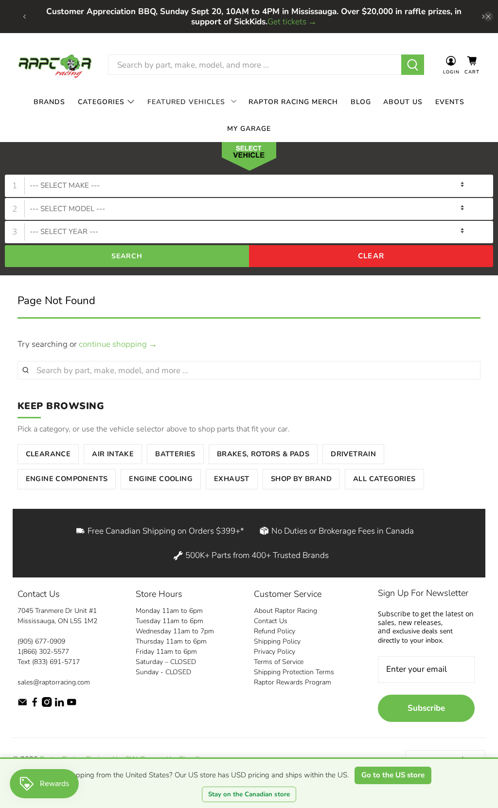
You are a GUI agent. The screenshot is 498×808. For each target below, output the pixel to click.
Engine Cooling (161, 479)
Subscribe (426, 708)
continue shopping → (118, 344)
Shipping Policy (277, 641)
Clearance (48, 454)
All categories (384, 479)
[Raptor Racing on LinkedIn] (59, 704)
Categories (101, 102)
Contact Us (270, 621)
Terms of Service (278, 661)
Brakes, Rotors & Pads (263, 454)
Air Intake (113, 454)
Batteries (175, 454)
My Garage (249, 128)
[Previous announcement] (24, 16)
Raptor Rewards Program (292, 682)
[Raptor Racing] (54, 65)
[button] (249, 158)
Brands (49, 102)
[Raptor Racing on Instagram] (47, 704)
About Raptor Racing (285, 610)
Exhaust (231, 479)
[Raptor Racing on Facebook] (34, 704)
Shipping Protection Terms (294, 672)
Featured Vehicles (186, 102)
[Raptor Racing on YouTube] (71, 704)
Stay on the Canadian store (249, 794)
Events (449, 102)
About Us (403, 102)
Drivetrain (353, 454)
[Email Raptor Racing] (22, 704)
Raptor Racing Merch (293, 102)
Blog (361, 102)
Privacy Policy (274, 651)
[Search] (412, 64)
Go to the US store (393, 775)
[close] (488, 16)
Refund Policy (274, 631)
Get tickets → (292, 21)
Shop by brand (301, 479)
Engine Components (67, 479)
